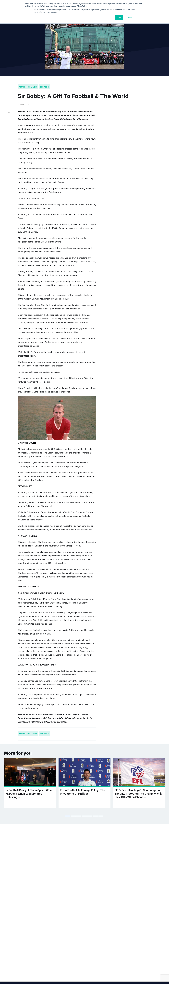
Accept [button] (119, 18)
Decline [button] (129, 18)
